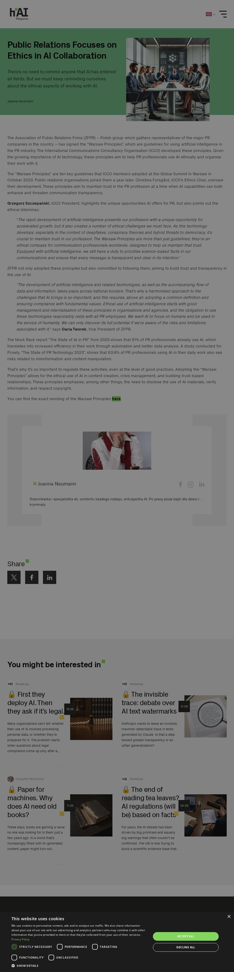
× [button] (229, 916)
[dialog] (117, 942)
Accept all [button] (185, 936)
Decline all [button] (185, 947)
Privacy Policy (20, 939)
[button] (79, 966)
